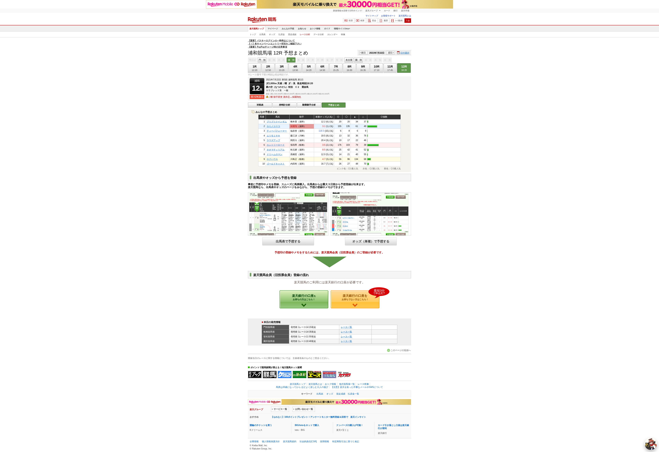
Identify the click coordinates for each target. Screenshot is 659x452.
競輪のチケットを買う (261, 425)
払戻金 (282, 34)
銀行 (396, 10)
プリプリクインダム (277, 121)
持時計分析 (284, 105)
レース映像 (363, 384)
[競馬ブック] (255, 374)
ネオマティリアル (276, 149)
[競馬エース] (314, 374)
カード (387, 10)
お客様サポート (388, 16)
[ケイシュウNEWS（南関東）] (284, 374)
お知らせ (302, 28)
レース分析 (305, 34)
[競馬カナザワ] (344, 374)
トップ (253, 34)
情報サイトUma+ (342, 28)
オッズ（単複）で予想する (370, 241)
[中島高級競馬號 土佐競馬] (329, 374)
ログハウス (272, 159)
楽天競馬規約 (289, 441)
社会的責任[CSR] (308, 441)
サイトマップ (372, 16)
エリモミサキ (273, 135)
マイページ (273, 28)
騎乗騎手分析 (309, 105)
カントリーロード (276, 145)
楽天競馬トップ (257, 28)
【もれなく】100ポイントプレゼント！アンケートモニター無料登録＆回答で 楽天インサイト (318, 417)
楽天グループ (371, 10)
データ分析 (319, 34)
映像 (343, 34)
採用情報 (324, 441)
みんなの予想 (288, 28)
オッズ (272, 34)
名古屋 (349, 60)
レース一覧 (346, 327)
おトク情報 (315, 28)
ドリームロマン (274, 154)
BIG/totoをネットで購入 (307, 425)
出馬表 (262, 34)
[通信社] (299, 374)
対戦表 (260, 105)
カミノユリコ (273, 126)
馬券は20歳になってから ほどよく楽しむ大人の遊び (302, 387)
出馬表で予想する (288, 241)
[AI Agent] (651, 444)
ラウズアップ (273, 140)
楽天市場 (405, 10)
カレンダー (332, 34)
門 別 (262, 60)
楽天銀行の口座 (304, 297)
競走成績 (292, 34)
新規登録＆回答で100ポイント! (347, 10)
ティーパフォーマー (277, 131)
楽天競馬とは (405, 16)
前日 (363, 52)
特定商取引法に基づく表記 (345, 441)
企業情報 (254, 441)
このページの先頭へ (401, 350)
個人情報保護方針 (271, 441)
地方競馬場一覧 (347, 384)
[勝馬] (269, 374)
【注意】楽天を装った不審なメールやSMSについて (357, 387)
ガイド (327, 28)
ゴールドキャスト (276, 163)
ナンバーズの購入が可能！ (349, 425)
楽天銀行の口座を (360, 295)
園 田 (358, 60)
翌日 (390, 52)
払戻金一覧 (353, 394)
